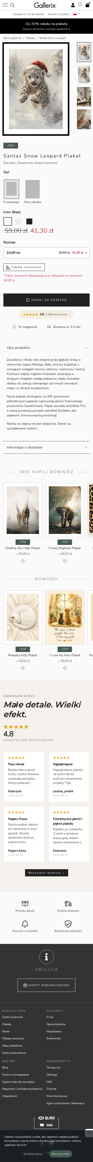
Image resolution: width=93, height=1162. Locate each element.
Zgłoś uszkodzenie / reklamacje (65, 1103)
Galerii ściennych (12, 1017)
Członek (51, 1089)
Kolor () (12, 212)
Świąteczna (25, 163)
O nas (49, 1017)
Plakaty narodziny (13, 1038)
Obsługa (51, 1074)
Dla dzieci (9, 163)
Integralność (9, 1096)
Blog (5, 1067)
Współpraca (53, 1031)
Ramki (6, 1031)
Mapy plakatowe (12, 1045)
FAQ (49, 1082)
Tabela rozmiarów (26, 267)
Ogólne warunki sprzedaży (18, 1082)
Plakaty (6, 1024)
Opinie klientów (56, 1024)
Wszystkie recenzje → (46, 873)
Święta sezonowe (45, 163)
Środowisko (53, 1038)
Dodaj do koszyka (49, 300)
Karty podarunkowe (49, 985)
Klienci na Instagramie (15, 1074)
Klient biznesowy (56, 1096)
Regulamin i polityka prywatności (22, 1089)
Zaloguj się (53, 1067)
